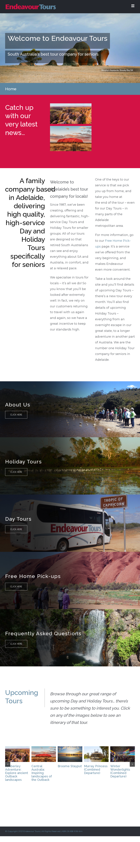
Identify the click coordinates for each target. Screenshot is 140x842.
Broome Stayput (70, 766)
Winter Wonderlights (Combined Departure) (120, 771)
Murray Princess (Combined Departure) (96, 769)
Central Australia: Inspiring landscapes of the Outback (41, 772)
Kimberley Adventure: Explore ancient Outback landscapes (16, 772)
